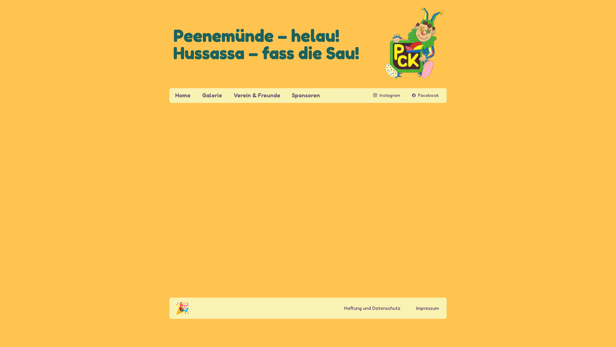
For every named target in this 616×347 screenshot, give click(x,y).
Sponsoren (306, 95)
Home (183, 95)
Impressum (427, 308)
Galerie (212, 95)
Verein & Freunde (257, 95)
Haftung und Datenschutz (372, 308)
